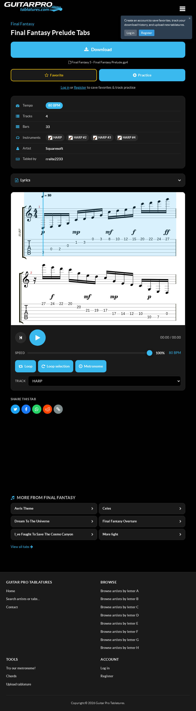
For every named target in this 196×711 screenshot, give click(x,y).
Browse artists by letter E (119, 623)
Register (146, 33)
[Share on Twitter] (15, 409)
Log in (130, 33)
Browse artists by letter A (120, 591)
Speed (20, 352)
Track (20, 381)
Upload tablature (18, 684)
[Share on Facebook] (26, 409)
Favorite (56, 75)
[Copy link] (58, 409)
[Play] (37, 337)
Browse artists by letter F (119, 632)
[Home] (33, 7)
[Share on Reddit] (47, 409)
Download (101, 49)
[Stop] (20, 337)
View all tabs (20, 547)
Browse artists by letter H (120, 648)
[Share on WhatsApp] (36, 409)
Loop (28, 366)
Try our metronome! (21, 668)
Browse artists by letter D (120, 615)
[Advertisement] (98, 454)
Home (10, 591)
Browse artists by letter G (120, 640)
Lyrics (25, 180)
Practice (144, 75)
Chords (11, 676)
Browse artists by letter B (119, 599)
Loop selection (58, 366)
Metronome (93, 366)
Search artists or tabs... (23, 599)
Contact (12, 607)
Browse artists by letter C (120, 607)
